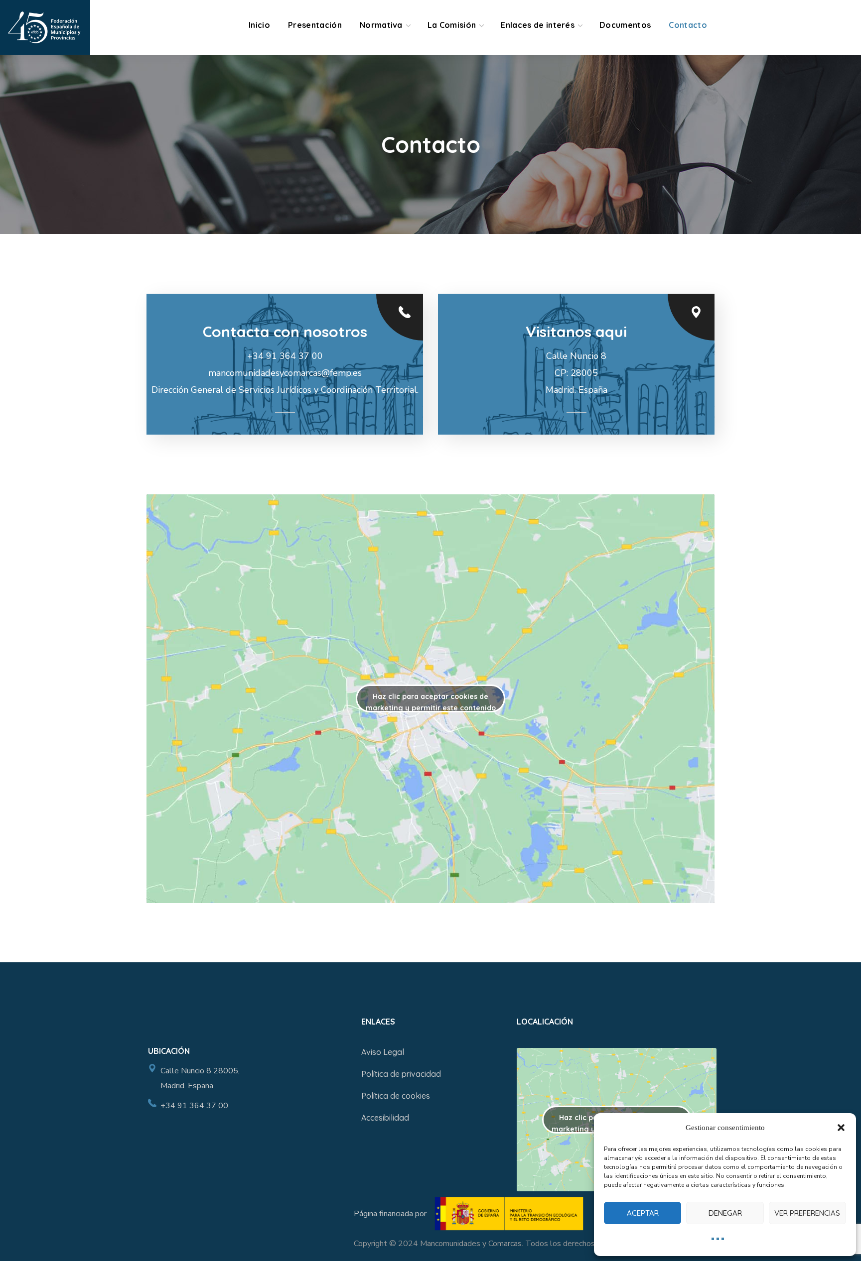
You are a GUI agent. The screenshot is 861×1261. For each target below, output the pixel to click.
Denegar (725, 1213)
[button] (841, 1128)
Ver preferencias (807, 1213)
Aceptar (643, 1213)
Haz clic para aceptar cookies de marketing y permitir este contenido (431, 702)
